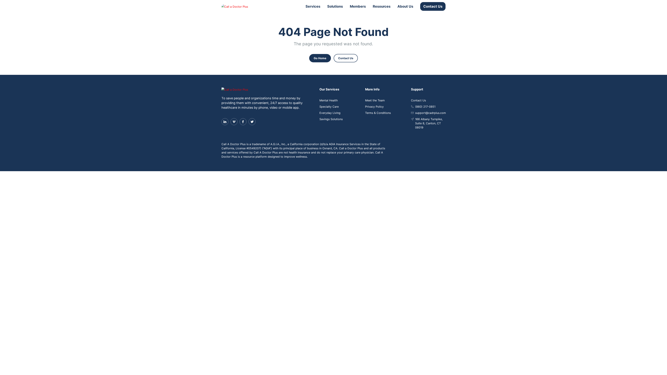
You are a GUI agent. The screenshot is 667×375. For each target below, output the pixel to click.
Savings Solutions (331, 119)
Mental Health (328, 100)
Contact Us (432, 6)
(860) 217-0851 (425, 106)
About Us (405, 6)
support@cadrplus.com (430, 113)
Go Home (320, 58)
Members (358, 6)
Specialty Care (329, 106)
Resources (381, 6)
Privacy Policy (374, 106)
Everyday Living (329, 113)
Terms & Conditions (378, 113)
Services (313, 6)
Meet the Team (375, 100)
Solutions (335, 6)
